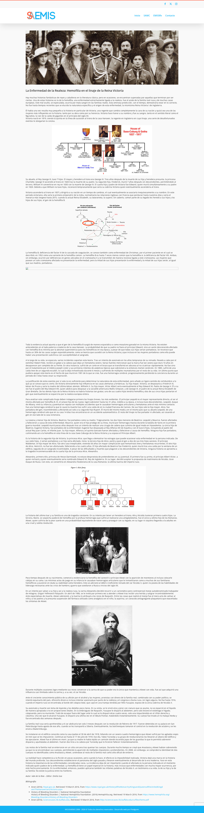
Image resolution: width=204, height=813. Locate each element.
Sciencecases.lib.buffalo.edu (56, 799)
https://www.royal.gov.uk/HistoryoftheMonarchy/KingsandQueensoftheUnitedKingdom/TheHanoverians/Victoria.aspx (97, 788)
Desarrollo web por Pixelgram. (126, 809)
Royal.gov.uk (49, 787)
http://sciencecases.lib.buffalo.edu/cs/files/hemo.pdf (124, 799)
